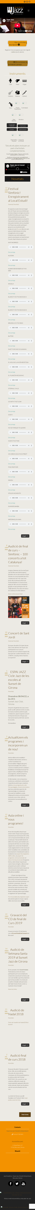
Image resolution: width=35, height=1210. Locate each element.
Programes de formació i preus (18, 63)
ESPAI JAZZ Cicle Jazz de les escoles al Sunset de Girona (18, 679)
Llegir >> (25, 536)
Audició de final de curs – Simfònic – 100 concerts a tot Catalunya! (18, 554)
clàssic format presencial (15, 860)
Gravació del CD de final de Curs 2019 (17, 919)
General (10, 204)
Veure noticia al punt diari (15, 594)
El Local (19, 229)
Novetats (16, 204)
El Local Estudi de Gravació (20, 933)
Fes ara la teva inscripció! (18, 43)
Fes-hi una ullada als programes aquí (18, 897)
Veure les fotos (12, 989)
